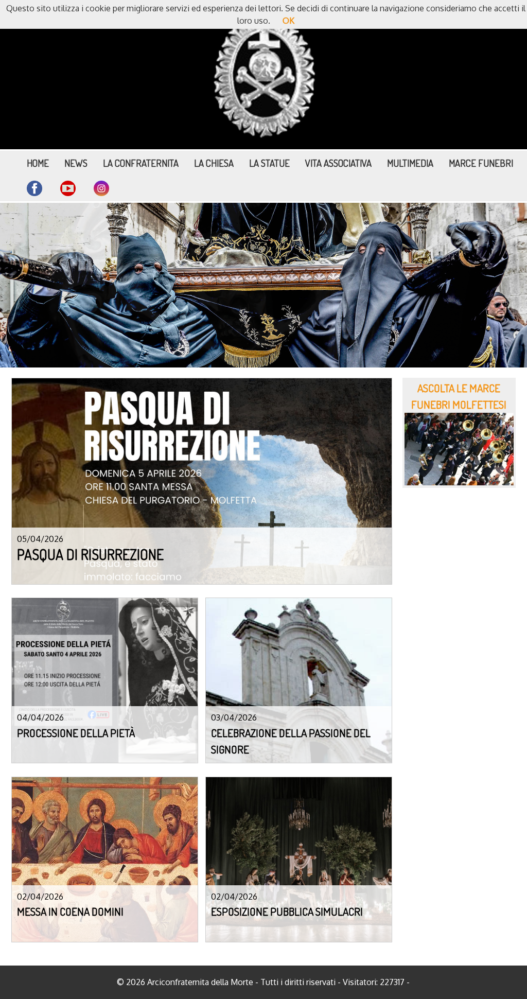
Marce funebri (481, 163)
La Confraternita (141, 163)
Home (38, 163)
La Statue (269, 163)
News (75, 163)
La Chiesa (214, 163)
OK (288, 20)
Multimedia (410, 163)
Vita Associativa (338, 163)
